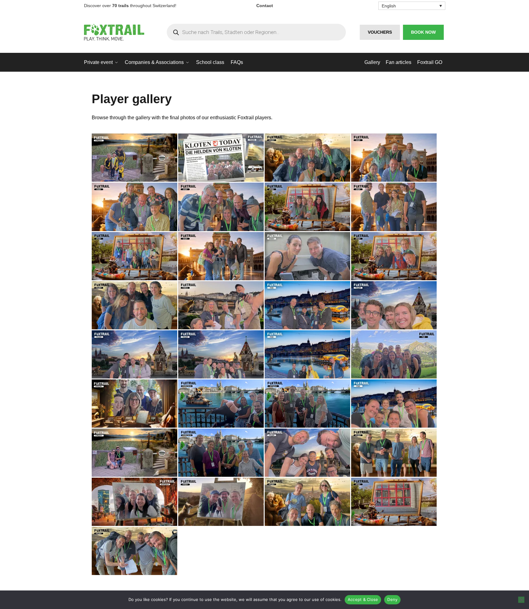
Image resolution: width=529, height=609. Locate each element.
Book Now (423, 32)
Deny (392, 599)
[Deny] (521, 600)
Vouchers (380, 32)
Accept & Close (363, 599)
